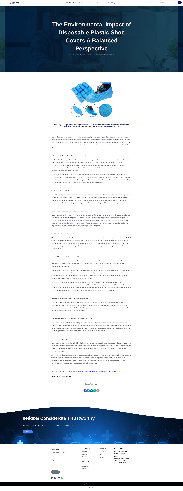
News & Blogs (111, 3)
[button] (85, 390)
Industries (88, 3)
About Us (75, 3)
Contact (119, 3)
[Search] (180, 2)
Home (69, 54)
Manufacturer (96, 3)
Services (104, 3)
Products (81, 3)
